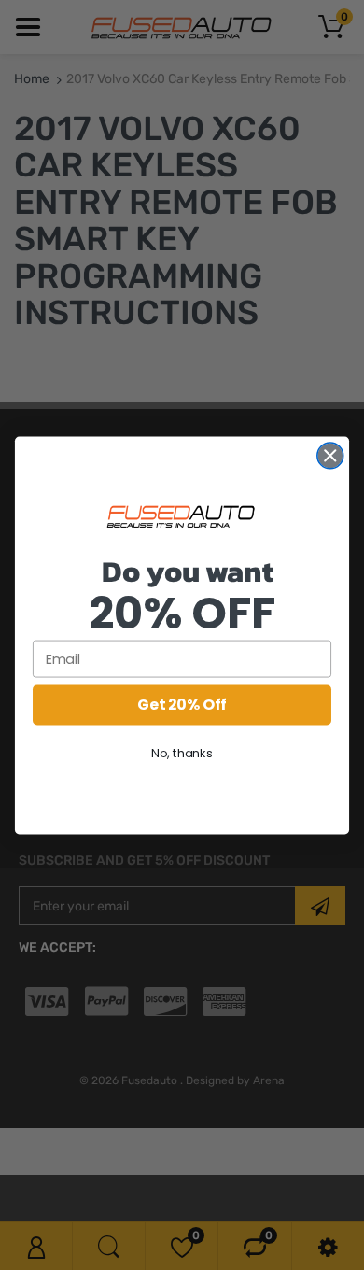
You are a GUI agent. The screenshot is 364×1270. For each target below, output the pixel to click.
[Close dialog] (330, 455)
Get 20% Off (182, 704)
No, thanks (181, 752)
